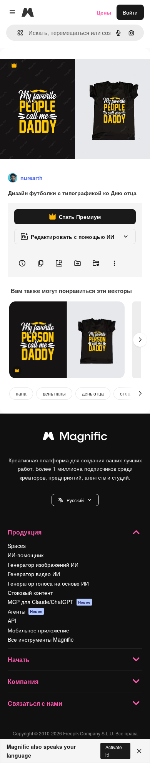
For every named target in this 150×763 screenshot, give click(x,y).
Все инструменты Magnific (40, 639)
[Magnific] (75, 438)
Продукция (25, 532)
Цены (104, 12)
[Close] (139, 751)
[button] (75, 500)
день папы (54, 393)
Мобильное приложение (38, 630)
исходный (51, 66)
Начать (19, 659)
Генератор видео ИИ (34, 574)
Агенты (25, 611)
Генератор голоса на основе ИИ (48, 583)
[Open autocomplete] (17, 33)
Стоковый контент (30, 592)
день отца (93, 393)
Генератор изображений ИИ (43, 564)
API (12, 620)
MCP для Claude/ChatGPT (49, 602)
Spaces (17, 545)
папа (21, 393)
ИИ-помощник (25, 555)
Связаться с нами (35, 703)
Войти (130, 12)
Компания (23, 681)
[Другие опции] (114, 263)
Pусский (75, 500)
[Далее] (140, 339)
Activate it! (113, 751)
